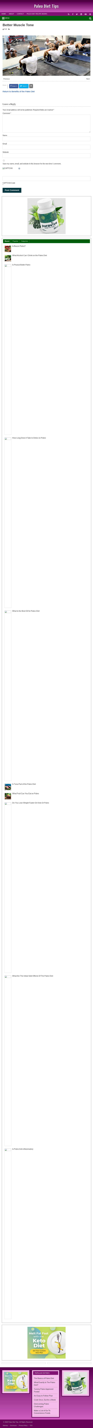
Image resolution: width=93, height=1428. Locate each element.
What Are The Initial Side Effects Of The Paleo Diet (32, 976)
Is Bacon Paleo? (19, 246)
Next (88, 79)
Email (5, 144)
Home (3, 14)
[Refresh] (19, 169)
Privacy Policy (23, 1425)
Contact (20, 14)
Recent (7, 241)
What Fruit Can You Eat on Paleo (25, 793)
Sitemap (5, 1425)
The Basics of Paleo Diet (44, 1378)
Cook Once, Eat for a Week (45, 1400)
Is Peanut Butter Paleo (21, 265)
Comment (7, 113)
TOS (31, 1425)
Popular (15, 241)
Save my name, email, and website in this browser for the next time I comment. (32, 163)
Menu (7, 18)
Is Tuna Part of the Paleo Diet (24, 784)
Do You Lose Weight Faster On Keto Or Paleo (30, 803)
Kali (5, 29)
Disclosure (13, 1425)
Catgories (24, 241)
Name (5, 135)
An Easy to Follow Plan (43, 1396)
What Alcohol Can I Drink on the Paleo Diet (29, 255)
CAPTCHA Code (9, 183)
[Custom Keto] (46, 1343)
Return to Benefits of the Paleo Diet (19, 91)
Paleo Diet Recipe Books (37, 14)
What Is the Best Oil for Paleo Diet (25, 611)
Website (6, 152)
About (11, 14)
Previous (6, 79)
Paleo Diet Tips (13, 1422)
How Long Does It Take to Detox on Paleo (29, 438)
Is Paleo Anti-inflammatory (22, 1149)
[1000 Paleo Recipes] (46, 216)
